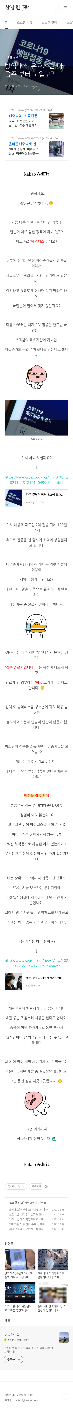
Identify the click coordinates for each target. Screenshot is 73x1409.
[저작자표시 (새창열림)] (46, 1186)
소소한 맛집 (49, 22)
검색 (57, 8)
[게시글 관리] (23, 1186)
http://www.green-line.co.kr (27, 110)
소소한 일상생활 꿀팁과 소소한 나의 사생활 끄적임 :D (28, 1349)
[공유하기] (18, 1186)
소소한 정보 (16, 1203)
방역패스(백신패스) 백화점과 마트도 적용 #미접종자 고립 (28, 1212)
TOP (65, 1396)
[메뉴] (65, 7)
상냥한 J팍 (17, 7)
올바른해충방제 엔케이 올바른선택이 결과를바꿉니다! (24, 143)
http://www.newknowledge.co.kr (30, 138)
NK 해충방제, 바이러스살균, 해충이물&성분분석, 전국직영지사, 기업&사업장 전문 (24, 151)
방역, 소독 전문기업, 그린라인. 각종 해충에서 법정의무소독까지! (24, 123)
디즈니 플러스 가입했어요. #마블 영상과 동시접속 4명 (27, 1221)
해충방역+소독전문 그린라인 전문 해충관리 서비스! (24, 115)
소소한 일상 (24, 22)
